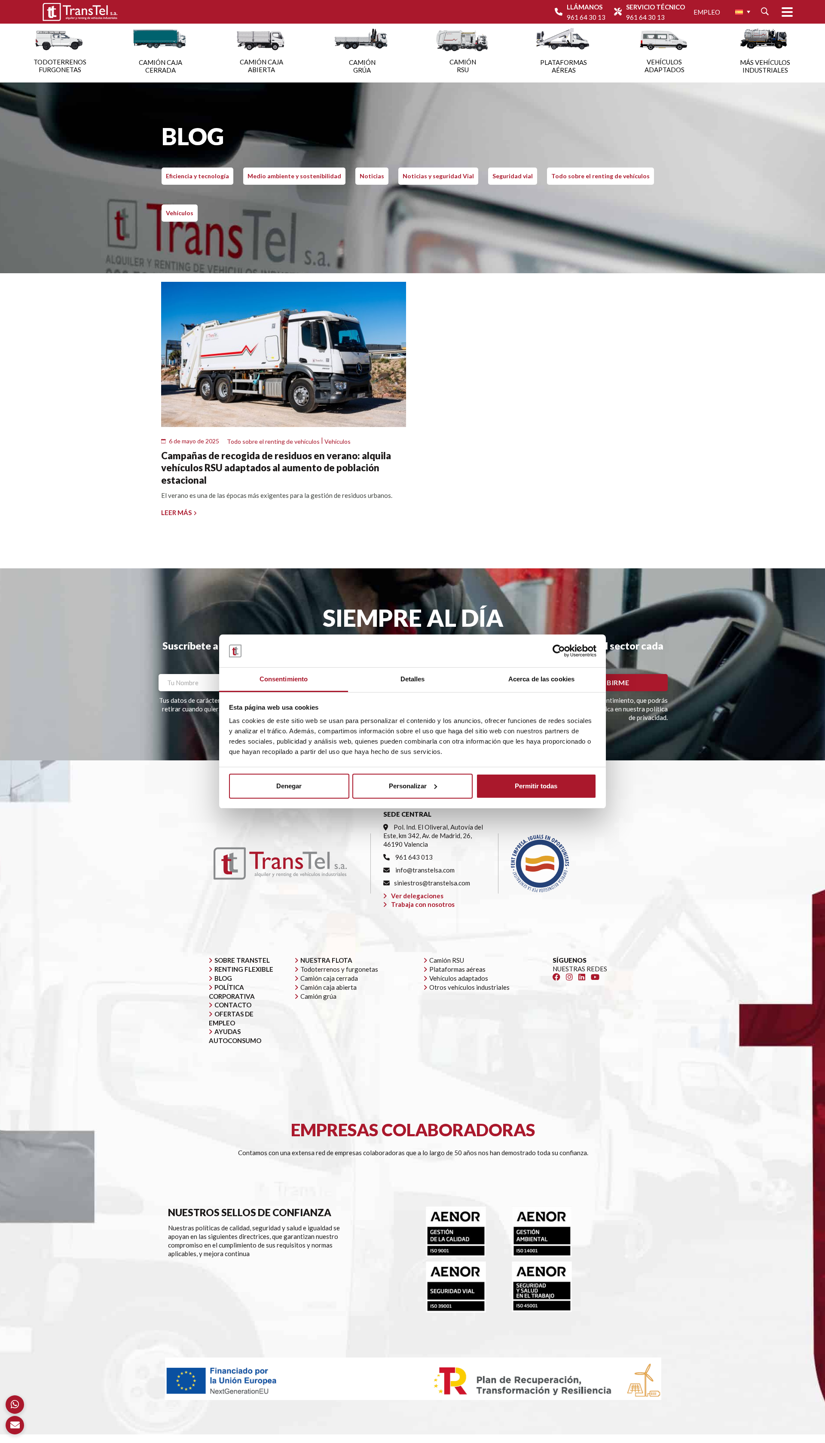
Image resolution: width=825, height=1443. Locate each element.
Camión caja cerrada (329, 978)
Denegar (289, 786)
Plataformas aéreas (457, 969)
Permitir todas (536, 786)
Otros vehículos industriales (469, 987)
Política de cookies (547, 1439)
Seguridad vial (512, 176)
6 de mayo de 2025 (194, 441)
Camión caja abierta (328, 987)
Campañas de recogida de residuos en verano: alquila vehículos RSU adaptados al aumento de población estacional (276, 468)
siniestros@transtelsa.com (432, 883)
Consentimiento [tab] (284, 679)
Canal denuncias (602, 1439)
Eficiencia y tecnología (197, 176)
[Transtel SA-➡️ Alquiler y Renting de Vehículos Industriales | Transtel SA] (80, 11)
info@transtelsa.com (424, 870)
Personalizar (408, 786)
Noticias (372, 176)
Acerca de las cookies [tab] (541, 679)
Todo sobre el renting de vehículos (600, 176)
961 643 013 (413, 857)
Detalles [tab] (412, 679)
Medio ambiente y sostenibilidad (294, 176)
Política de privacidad (485, 1439)
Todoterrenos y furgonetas (339, 969)
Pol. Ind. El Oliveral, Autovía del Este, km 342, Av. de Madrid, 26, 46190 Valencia (433, 835)
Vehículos (179, 213)
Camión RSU (446, 960)
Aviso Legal (432, 1439)
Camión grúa (318, 996)
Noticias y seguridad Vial (438, 176)
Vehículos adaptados (458, 978)
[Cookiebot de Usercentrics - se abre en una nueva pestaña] (558, 650)
